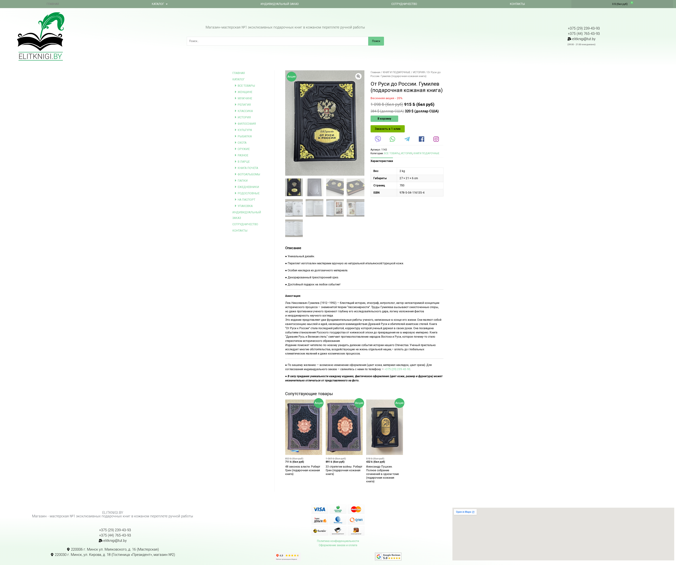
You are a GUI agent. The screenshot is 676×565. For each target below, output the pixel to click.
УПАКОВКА (245, 206)
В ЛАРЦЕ (244, 161)
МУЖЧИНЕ (245, 98)
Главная (375, 72)
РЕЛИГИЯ (244, 104)
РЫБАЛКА (245, 136)
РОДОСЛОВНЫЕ (248, 193)
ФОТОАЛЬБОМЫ (249, 174)
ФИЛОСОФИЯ (247, 123)
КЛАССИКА (245, 111)
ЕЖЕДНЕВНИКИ (248, 187)
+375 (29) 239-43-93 (397, 369)
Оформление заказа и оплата (338, 545)
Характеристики (382, 161)
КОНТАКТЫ (517, 4)
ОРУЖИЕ (244, 149)
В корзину (384, 118)
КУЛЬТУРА (245, 130)
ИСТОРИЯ (244, 117)
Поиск (376, 41)
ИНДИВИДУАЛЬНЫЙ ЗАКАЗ (280, 4)
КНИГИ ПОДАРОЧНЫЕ (396, 72)
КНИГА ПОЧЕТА (248, 168)
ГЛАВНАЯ (52, 4)
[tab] (382, 161)
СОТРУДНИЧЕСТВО (404, 4)
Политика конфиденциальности (338, 541)
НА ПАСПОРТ (246, 199)
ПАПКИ (243, 180)
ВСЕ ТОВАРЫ (246, 85)
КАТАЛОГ (158, 4)
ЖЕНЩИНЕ (245, 92)
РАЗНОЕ (243, 155)
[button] (388, 128)
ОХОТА (242, 142)
